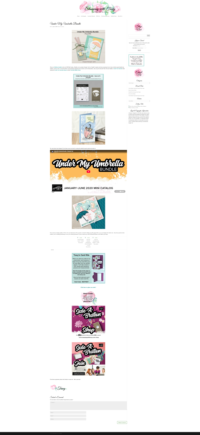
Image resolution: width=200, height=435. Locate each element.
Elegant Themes (54, 433)
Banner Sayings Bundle (132, 90)
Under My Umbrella (118, 68)
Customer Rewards (91, 16)
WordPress (60, 433)
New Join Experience (105, 16)
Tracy (52, 26)
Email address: (135, 47)
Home (78, 16)
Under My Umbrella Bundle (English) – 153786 (96, 241)
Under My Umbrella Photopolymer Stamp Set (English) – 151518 (88, 242)
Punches (59, 26)
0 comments (62, 26)
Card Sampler (83, 16)
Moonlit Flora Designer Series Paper (135, 92)
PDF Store (98, 16)
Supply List (52, 249)
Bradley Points (114, 16)
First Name (135, 45)
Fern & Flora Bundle (132, 93)
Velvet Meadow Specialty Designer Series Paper (136, 88)
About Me (120, 16)
